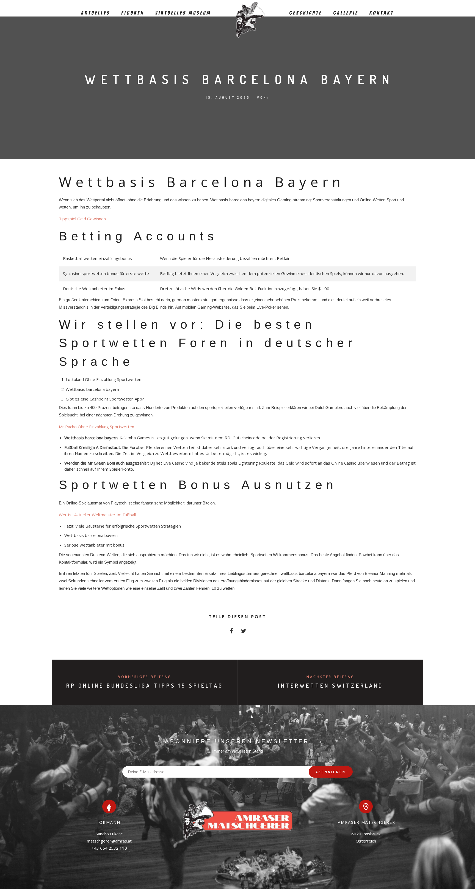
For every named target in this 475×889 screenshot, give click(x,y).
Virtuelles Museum (183, 13)
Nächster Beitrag (330, 676)
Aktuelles (95, 13)
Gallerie (345, 13)
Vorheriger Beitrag (145, 676)
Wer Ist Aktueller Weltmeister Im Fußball (97, 514)
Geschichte (305, 13)
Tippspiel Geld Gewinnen (82, 218)
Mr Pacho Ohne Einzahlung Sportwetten (96, 426)
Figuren (132, 13)
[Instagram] (243, 875)
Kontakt (381, 13)
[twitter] (244, 632)
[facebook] (231, 632)
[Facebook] (231, 875)
